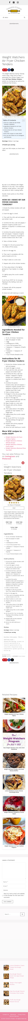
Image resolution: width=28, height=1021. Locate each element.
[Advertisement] (14, 39)
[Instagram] (17, 2)
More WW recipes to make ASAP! (13, 133)
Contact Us (6, 1014)
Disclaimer (13, 1014)
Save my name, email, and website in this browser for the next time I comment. (14, 895)
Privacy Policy (21, 1014)
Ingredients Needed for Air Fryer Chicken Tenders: (12, 127)
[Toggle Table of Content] (22, 120)
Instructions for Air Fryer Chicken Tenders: (13, 130)
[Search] (22, 914)
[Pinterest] (13, 2)
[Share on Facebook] (9, 69)
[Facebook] (9, 2)
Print (14, 508)
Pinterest (6, 459)
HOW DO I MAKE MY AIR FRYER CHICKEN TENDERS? (12, 123)
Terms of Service (14, 1016)
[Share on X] (12, 69)
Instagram (10, 456)
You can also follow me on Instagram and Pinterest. (14, 136)
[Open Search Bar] (24, 17)
